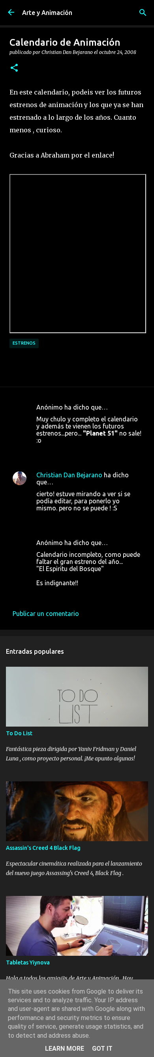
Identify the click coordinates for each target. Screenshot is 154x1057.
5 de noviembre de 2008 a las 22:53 (86, 594)
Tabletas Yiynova (28, 962)
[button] (14, 68)
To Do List (19, 733)
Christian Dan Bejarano (69, 474)
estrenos (24, 343)
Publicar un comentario (46, 613)
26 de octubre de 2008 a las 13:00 (84, 519)
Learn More (64, 1048)
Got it (102, 1048)
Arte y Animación (47, 12)
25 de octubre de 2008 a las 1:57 (82, 452)
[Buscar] (143, 12)
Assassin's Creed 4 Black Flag (43, 848)
